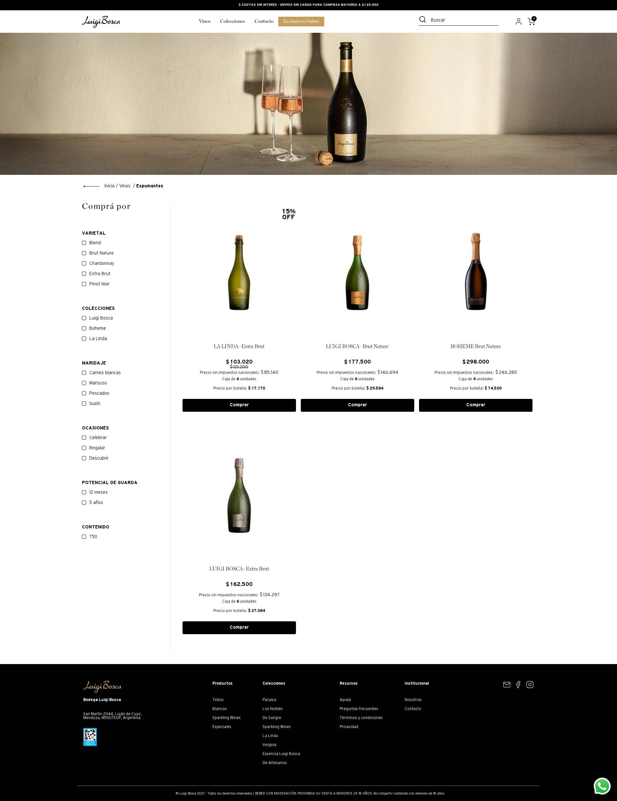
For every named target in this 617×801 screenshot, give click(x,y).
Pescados (99, 394)
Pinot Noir (99, 284)
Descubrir (99, 458)
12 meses (98, 493)
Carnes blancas (105, 373)
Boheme (97, 329)
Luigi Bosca (101, 318)
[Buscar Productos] (423, 19)
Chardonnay (101, 264)
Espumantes (149, 186)
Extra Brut (100, 274)
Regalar (97, 448)
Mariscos (98, 383)
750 (93, 537)
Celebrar (98, 438)
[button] (126, 308)
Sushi (94, 404)
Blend (95, 243)
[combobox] (458, 21)
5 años (96, 503)
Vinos (124, 186)
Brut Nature (101, 253)
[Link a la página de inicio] (99, 186)
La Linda (98, 339)
